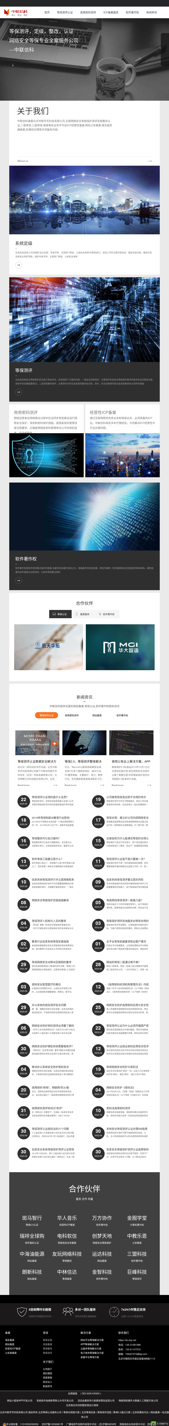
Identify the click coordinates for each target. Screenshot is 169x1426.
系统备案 (47, 1344)
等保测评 (23, 370)
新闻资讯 (151, 12)
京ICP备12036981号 (52, 1424)
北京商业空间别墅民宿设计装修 (82, 1405)
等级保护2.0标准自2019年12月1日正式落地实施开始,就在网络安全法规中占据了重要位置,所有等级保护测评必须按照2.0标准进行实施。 (131, 772)
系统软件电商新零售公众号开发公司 (54, 1400)
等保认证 (62, 614)
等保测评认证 (65, 12)
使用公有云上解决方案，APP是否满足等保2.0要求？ (131, 761)
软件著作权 (132, 12)
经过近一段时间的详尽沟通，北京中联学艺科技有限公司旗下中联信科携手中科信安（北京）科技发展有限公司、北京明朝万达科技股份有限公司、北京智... (37, 773)
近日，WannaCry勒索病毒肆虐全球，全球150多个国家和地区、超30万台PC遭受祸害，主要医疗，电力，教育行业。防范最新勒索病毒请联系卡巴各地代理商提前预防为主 (84, 773)
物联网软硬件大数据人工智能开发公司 (138, 1400)
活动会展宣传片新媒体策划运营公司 (96, 1400)
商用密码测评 (88, 12)
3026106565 (93, 1393)
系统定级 (23, 243)
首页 (47, 12)
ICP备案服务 (110, 12)
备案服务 (84, 614)
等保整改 (47, 1348)
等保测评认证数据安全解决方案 (37, 761)
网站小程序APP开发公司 (19, 1400)
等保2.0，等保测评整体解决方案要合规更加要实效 (83, 761)
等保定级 (47, 1340)
